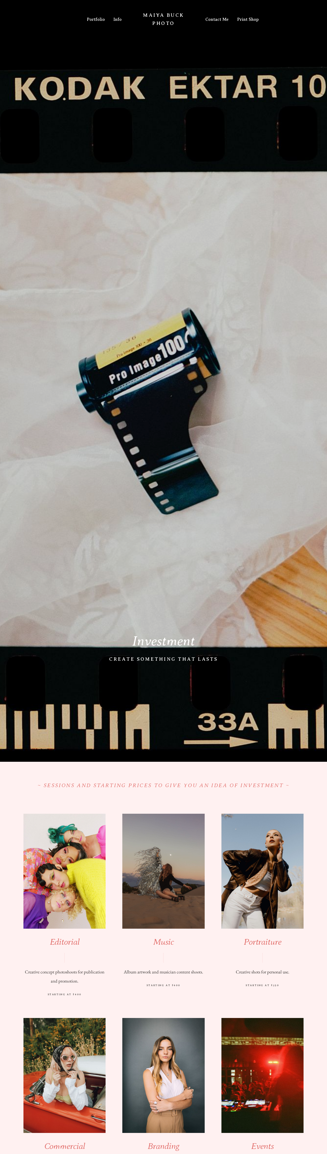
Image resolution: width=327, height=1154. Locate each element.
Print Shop (248, 19)
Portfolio (96, 19)
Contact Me (217, 19)
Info (117, 19)
